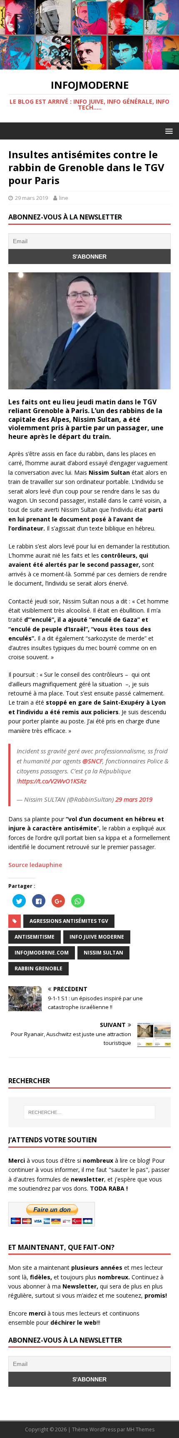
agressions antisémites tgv (69, 921)
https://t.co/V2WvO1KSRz (52, 781)
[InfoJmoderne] (89, 64)
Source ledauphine (35, 865)
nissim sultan (103, 952)
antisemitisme (35, 936)
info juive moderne (97, 936)
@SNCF (92, 761)
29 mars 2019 (31, 198)
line (63, 198)
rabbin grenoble (38, 968)
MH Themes (140, 1429)
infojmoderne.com (42, 952)
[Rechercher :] (90, 1112)
